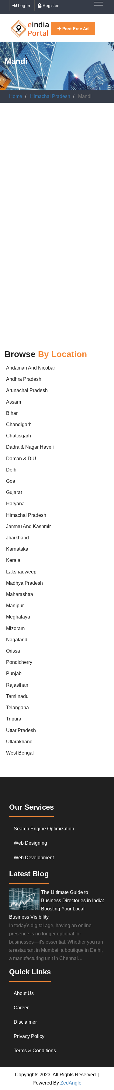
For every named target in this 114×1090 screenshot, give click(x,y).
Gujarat (14, 492)
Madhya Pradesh (24, 583)
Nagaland (16, 639)
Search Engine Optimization (44, 828)
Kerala (13, 560)
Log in (23, 5)
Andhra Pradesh (23, 379)
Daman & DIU (21, 458)
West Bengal (20, 752)
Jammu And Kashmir (28, 526)
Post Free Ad (75, 28)
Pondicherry (19, 662)
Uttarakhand (19, 741)
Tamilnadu (17, 696)
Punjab (14, 673)
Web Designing (30, 843)
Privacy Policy (29, 1036)
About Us (24, 993)
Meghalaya (18, 616)
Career (21, 1007)
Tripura (13, 718)
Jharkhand (17, 537)
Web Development (34, 857)
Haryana (15, 503)
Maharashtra (19, 594)
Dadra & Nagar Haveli (30, 447)
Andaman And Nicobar (30, 367)
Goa (10, 481)
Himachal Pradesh (50, 96)
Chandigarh (19, 424)
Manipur (15, 605)
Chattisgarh (18, 435)
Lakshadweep (21, 571)
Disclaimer (25, 1022)
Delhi (12, 469)
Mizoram (15, 628)
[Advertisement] (57, 169)
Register (50, 5)
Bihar (12, 413)
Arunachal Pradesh (27, 390)
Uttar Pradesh (21, 730)
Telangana (17, 707)
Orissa (13, 651)
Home (15, 96)
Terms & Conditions (35, 1050)
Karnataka (17, 549)
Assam (13, 402)
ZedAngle (70, 1082)
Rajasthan (17, 685)
